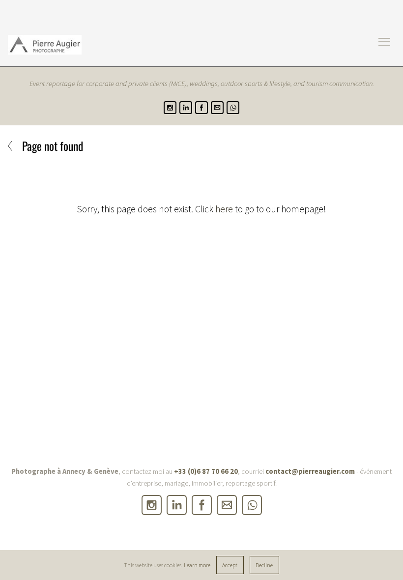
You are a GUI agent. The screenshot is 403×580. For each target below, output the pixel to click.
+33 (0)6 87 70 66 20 (206, 471)
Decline (264, 565)
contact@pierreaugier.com (310, 471)
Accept (229, 565)
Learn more (197, 565)
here (224, 209)
